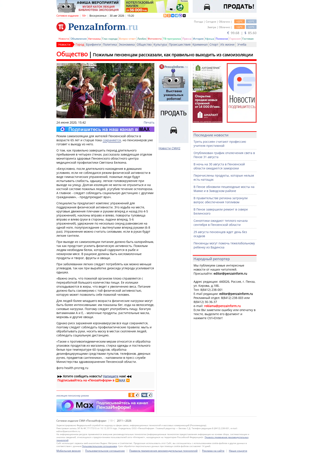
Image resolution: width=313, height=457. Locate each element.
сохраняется (112, 140)
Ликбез (141, 38)
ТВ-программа (172, 38)
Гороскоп (235, 38)
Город (80, 44)
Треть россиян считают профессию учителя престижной (220, 144)
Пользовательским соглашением (99, 446)
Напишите (110, 376)
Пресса (186, 38)
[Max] (105, 129)
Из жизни (227, 44)
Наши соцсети (238, 451)
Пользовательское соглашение (105, 451)
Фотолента (155, 38)
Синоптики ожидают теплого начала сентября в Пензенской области (221, 223)
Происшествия (180, 44)
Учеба (241, 44)
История (198, 38)
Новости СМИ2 (169, 148)
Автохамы (94, 38)
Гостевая (248, 38)
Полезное (222, 38)
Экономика (127, 44)
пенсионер (74, 395)
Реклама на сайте (213, 451)
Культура (160, 44)
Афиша (209, 38)
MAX (122, 380)
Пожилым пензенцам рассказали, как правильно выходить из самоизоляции (173, 55)
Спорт (214, 44)
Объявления (79, 38)
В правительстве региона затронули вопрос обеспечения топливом (221, 200)
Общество (144, 44)
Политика (110, 44)
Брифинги (93, 44)
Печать (149, 122)
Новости (64, 38)
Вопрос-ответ (127, 38)
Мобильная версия (68, 451)
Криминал (200, 44)
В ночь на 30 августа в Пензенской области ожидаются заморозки (219, 166)
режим (85, 395)
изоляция (61, 395)
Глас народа (110, 38)
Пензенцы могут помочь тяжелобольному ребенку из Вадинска (224, 245)
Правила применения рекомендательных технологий (163, 451)
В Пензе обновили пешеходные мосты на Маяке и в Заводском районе (224, 189)
